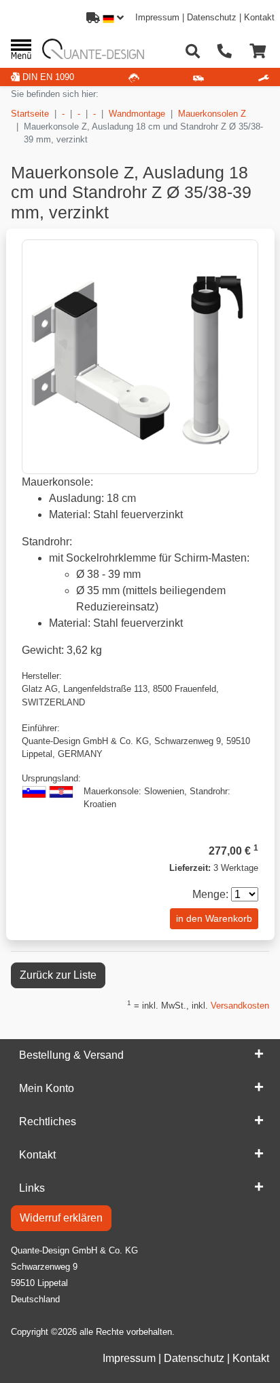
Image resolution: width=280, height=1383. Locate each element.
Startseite (30, 114)
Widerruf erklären (61, 1218)
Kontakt (259, 17)
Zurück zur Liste (58, 975)
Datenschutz (212, 17)
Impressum (157, 17)
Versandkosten (240, 1005)
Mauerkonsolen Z (212, 114)
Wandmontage (137, 114)
